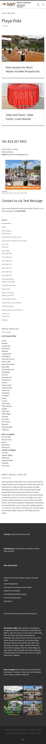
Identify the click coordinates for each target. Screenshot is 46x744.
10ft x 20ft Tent (7, 272)
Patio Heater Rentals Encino (11, 237)
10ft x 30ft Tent (7, 268)
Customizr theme (34, 733)
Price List (5, 244)
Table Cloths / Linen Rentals (11, 303)
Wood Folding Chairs (9, 299)
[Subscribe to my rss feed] (23, 739)
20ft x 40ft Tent (7, 257)
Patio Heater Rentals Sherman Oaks (14, 241)
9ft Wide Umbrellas (8, 282)
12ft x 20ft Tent (7, 275)
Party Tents (6, 251)
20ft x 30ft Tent (7, 261)
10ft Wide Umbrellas (9, 285)
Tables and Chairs (8, 293)
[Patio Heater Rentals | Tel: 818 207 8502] (9, 4)
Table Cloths (6, 289)
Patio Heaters (6, 231)
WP (15, 733)
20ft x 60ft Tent (7, 253)
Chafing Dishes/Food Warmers (12, 310)
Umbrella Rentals (8, 279)
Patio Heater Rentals (18, 730)
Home (4, 13)
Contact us (5, 314)
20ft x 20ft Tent (7, 264)
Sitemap (5, 320)
